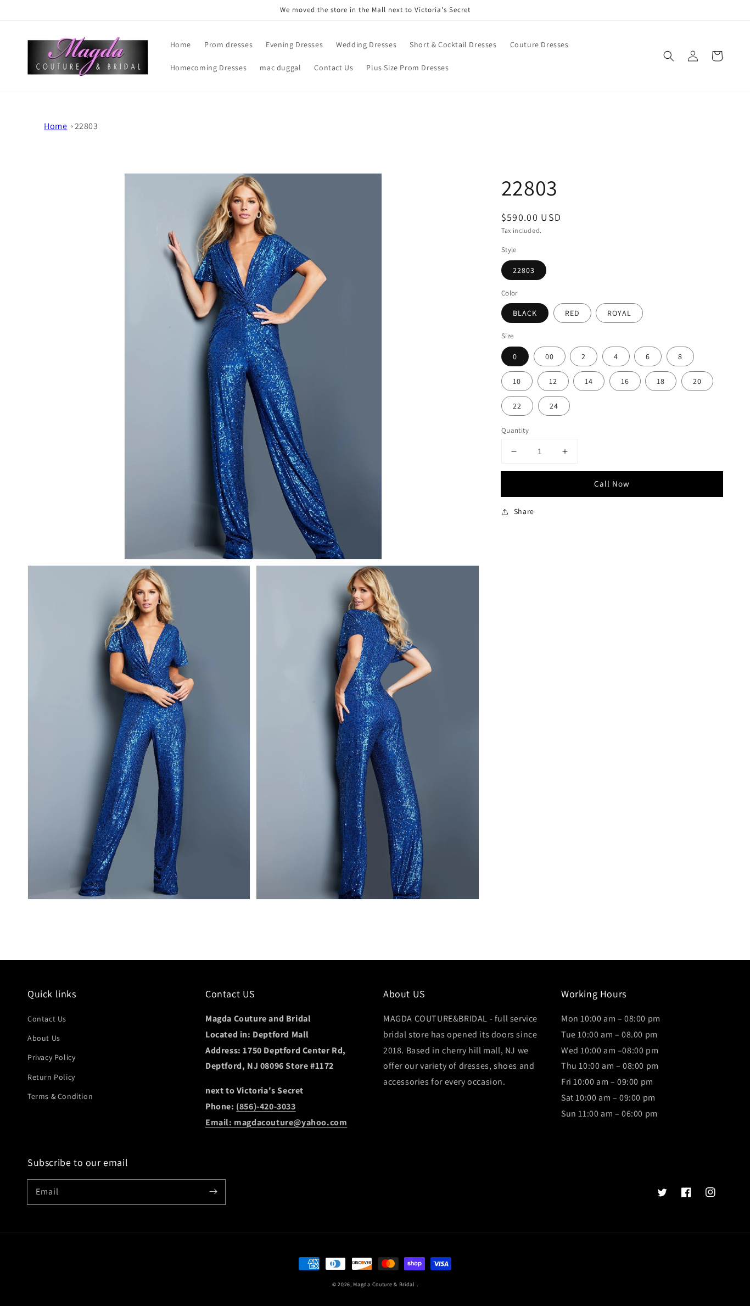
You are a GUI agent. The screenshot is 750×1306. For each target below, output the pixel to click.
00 (549, 356)
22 (517, 406)
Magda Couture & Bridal (384, 1284)
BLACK (525, 313)
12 (553, 381)
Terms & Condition (60, 1096)
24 (554, 406)
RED (572, 313)
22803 (86, 126)
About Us (43, 1038)
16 (625, 381)
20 (697, 381)
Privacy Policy (51, 1057)
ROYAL (619, 313)
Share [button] (524, 511)
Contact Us (46, 1019)
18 (661, 381)
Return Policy (51, 1077)
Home (55, 126)
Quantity (515, 430)
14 (589, 381)
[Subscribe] (213, 1192)
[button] (669, 56)
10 (517, 381)
